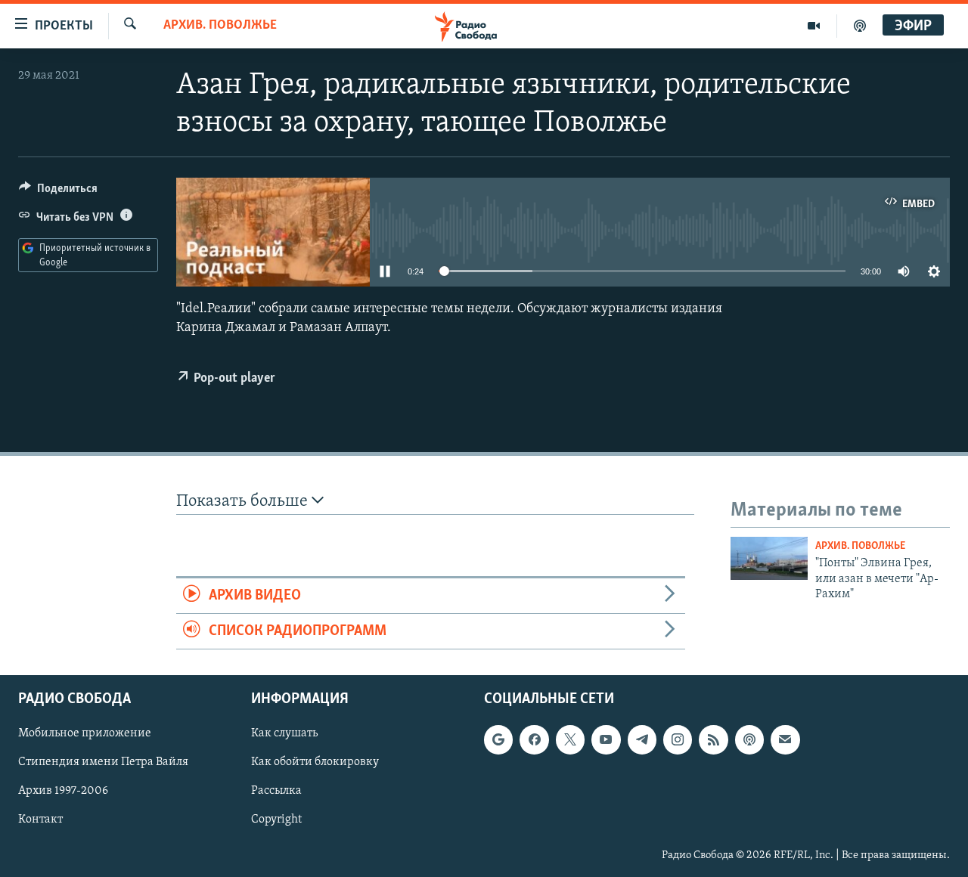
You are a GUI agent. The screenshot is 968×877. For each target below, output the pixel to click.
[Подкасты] (749, 740)
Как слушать (284, 734)
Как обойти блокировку (315, 763)
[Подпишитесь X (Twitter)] (570, 740)
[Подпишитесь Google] (498, 740)
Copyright (276, 820)
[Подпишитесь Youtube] (605, 740)
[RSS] (713, 740)
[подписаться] (785, 740)
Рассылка (276, 792)
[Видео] (814, 25)
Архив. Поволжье (220, 26)
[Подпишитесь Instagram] (677, 740)
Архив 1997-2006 (63, 792)
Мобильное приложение (84, 734)
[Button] (58, 192)
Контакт (40, 820)
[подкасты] (860, 25)
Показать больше (244, 501)
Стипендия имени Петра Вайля (103, 763)
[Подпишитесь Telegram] (642, 740)
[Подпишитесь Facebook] (534, 740)
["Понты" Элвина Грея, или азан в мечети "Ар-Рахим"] (769, 558)
